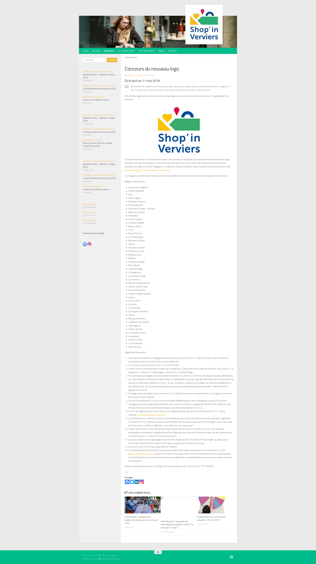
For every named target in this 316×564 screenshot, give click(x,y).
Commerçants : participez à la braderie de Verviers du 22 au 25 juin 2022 (141, 520)
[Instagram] (141, 482)
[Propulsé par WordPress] (100, 559)
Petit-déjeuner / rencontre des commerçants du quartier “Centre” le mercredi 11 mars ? (177, 524)
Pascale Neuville (135, 75)
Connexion (172, 51)
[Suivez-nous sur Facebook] (231, 557)
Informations (99, 72)
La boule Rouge (132, 170)
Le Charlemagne (162, 170)
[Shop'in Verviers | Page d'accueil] (204, 24)
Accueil (86, 51)
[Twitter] (132, 482)
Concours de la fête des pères (96, 100)
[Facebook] (127, 482)
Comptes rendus (89, 204)
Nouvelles (96, 51)
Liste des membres (146, 51)
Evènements (109, 51)
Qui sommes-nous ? (126, 51)
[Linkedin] (137, 482)
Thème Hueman (114, 559)
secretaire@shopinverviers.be (151, 414)
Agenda (161, 51)
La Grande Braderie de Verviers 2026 (99, 88)
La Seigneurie (146, 170)
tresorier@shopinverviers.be (142, 453)
